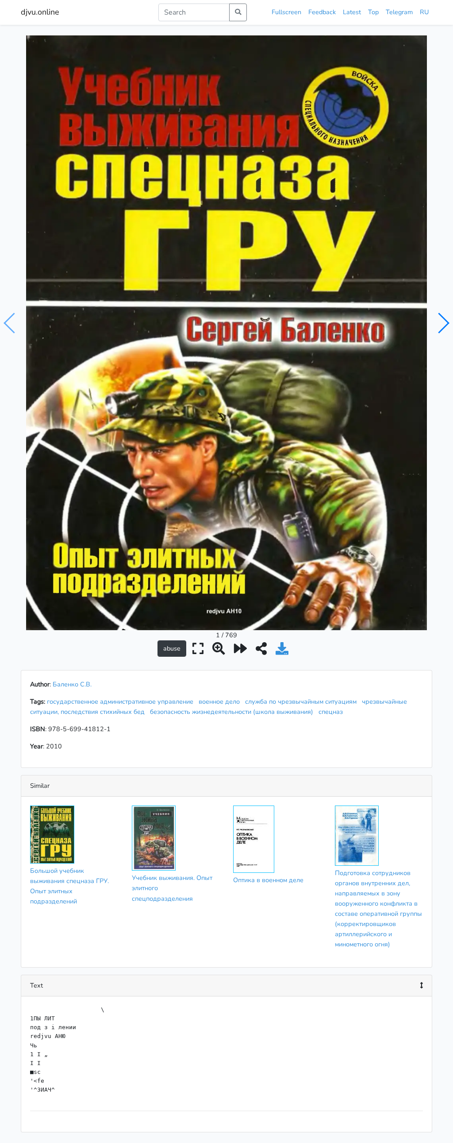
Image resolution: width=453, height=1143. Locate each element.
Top (373, 12)
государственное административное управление (122, 701)
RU (424, 12)
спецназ (332, 711)
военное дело (221, 701)
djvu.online (40, 12)
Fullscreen (286, 12)
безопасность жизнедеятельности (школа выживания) (233, 711)
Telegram (399, 12)
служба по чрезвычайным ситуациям (302, 701)
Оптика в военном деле (268, 880)
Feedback (322, 12)
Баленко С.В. (72, 684)
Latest (352, 12)
